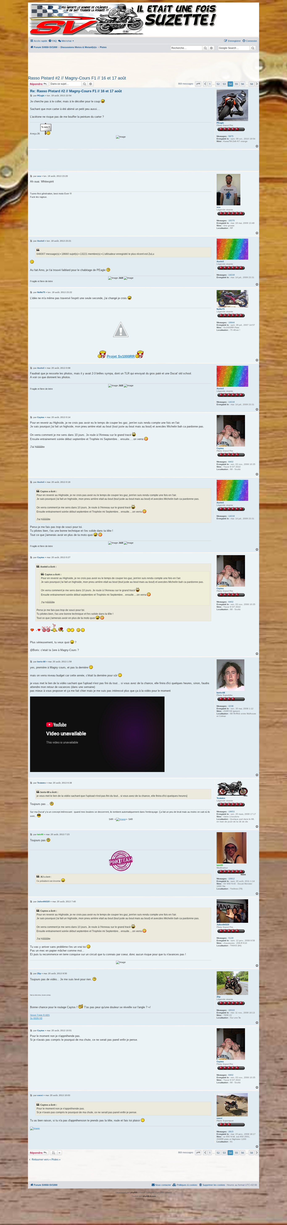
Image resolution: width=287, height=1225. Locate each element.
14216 (231, 275)
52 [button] (218, 84)
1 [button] (210, 84)
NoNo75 (221, 309)
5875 (230, 136)
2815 (230, 1131)
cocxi (219, 1118)
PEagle (220, 123)
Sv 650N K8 (36, 1018)
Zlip (218, 997)
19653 (231, 811)
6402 (230, 462)
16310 (231, 1010)
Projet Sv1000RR (121, 356)
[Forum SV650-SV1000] (47, 19)
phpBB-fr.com (149, 1196)
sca (218, 207)
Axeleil (220, 261)
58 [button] (251, 84)
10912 (231, 878)
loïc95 (220, 865)
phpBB (133, 1192)
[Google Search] (253, 48)
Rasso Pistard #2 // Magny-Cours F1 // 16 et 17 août (77, 78)
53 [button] (224, 84)
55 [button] (236, 84)
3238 (230, 706)
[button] (198, 83)
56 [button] (242, 84)
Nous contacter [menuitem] (163, 1185)
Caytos (220, 448)
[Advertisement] (143, 62)
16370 (231, 220)
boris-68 (221, 692)
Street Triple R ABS (40, 1015)
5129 (230, 938)
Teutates (221, 798)
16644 (231, 322)
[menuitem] (52, 40)
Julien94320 (223, 924)
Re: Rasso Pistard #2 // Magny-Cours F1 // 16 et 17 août (76, 91)
